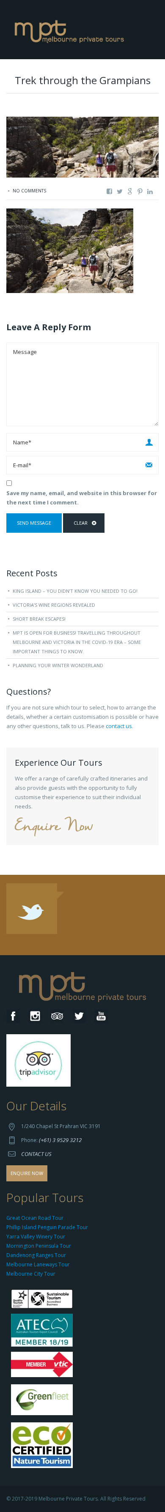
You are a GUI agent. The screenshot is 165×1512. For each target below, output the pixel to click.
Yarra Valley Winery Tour (35, 1236)
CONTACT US (36, 1154)
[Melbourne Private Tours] (70, 29)
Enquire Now (54, 826)
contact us (119, 726)
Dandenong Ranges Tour (36, 1255)
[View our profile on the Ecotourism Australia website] (43, 1446)
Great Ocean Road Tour (34, 1218)
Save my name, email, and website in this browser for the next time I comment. (81, 497)
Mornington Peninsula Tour (38, 1245)
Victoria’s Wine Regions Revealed (54, 605)
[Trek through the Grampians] (69, 250)
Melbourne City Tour (30, 1273)
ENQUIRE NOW (27, 1173)
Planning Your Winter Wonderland (58, 665)
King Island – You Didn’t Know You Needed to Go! (75, 591)
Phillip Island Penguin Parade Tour (47, 1227)
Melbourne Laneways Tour (38, 1264)
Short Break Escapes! (39, 619)
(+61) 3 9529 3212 (60, 1140)
